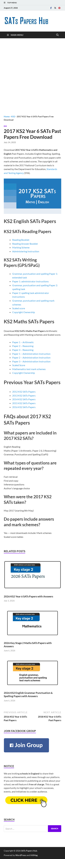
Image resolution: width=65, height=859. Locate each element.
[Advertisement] (32, 76)
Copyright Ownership (23, 312)
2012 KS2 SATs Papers (24, 391)
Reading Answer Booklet (25, 243)
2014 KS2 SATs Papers (24, 399)
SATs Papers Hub (29, 850)
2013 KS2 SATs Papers (24, 395)
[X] (55, 8)
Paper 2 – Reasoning (22, 346)
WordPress (20, 855)
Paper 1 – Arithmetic (23, 342)
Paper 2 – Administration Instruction (31, 357)
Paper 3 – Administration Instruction (31, 361)
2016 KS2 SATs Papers (24, 407)
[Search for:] (32, 828)
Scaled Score (18, 365)
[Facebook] (51, 8)
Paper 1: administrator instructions (30, 281)
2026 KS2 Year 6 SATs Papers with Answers (28, 596)
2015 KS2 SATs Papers (24, 403)
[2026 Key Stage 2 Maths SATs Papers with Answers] (32, 623)
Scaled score (18, 308)
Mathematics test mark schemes (29, 369)
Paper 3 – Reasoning (22, 349)
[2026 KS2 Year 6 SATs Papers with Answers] (32, 575)
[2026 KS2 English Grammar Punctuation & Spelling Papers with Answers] (32, 673)
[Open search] (57, 35)
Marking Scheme (20, 247)
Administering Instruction (25, 251)
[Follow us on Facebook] (26, 752)
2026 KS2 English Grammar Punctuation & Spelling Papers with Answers (28, 694)
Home (7, 116)
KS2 (13, 116)
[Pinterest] (59, 8)
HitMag (33, 855)
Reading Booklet (20, 239)
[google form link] (26, 806)
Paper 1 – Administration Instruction (31, 353)
